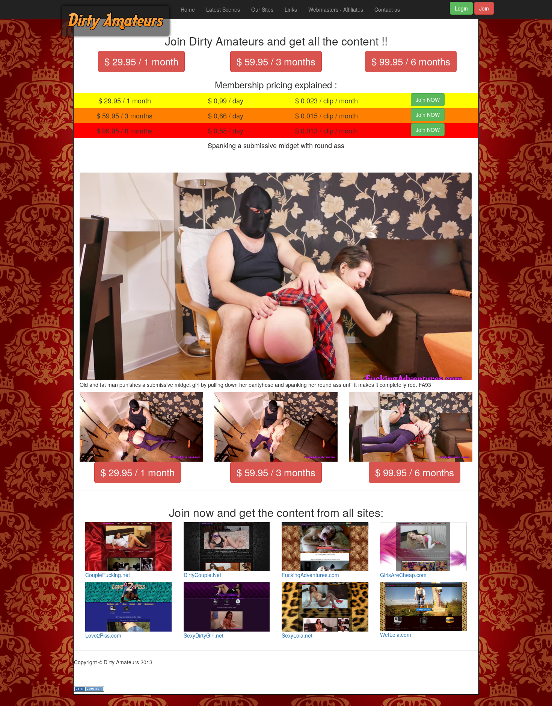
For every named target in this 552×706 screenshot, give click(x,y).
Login (461, 8)
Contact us (387, 9)
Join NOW (428, 99)
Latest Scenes (223, 9)
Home (188, 9)
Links (291, 9)
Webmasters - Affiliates (335, 9)
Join (484, 8)
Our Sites (262, 9)
